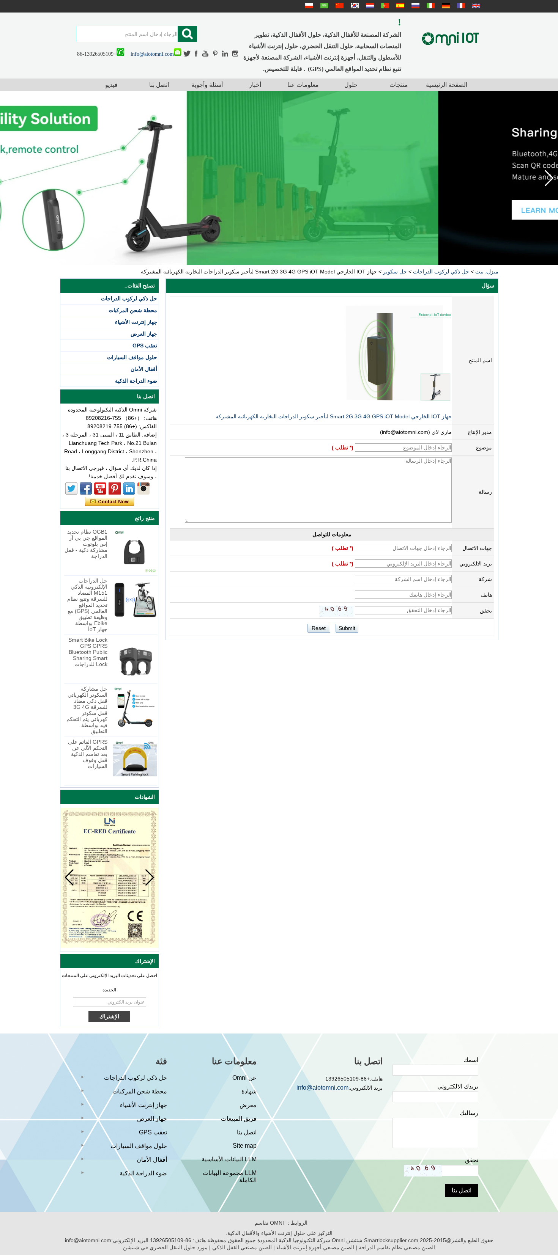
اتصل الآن (109, 502)
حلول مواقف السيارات (132, 357)
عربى (323, 5)
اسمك (470, 1060)
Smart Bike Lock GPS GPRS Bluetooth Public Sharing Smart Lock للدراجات (87, 652)
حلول (351, 85)
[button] (9, 178)
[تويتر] (187, 53)
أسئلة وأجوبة (207, 85)
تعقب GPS (144, 345)
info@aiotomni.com (152, 54)
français (460, 5)
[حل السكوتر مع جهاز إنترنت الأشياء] (279, 178)
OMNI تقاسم (269, 1223)
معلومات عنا (303, 85)
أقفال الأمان (144, 369)
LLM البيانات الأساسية (229, 1159)
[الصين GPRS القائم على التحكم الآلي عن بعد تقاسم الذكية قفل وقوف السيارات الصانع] (135, 761)
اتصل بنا (159, 85)
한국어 (354, 5)
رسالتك (469, 1113)
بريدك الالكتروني (457, 1086)
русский (414, 5)
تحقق (471, 1160)
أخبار (255, 85)
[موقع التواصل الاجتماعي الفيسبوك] (197, 53)
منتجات (398, 85)
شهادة (249, 1091)
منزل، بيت (486, 272)
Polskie (308, 5)
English (475, 5)
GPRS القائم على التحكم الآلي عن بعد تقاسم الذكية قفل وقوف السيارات (87, 754)
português (384, 5)
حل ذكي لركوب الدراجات (441, 272)
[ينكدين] (225, 53)
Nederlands (369, 5)
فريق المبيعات (239, 1118)
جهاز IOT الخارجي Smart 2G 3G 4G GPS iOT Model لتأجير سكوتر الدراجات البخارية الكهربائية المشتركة (334, 416)
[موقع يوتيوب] (205, 53)
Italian (430, 5)
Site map (245, 1145)
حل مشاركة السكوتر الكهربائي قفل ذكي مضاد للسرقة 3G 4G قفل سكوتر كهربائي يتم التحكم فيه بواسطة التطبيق (86, 710)
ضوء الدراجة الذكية (136, 381)
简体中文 (339, 5)
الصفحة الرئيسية (446, 85)
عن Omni (244, 1077)
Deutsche (445, 5)
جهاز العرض (144, 334)
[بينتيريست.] (215, 53)
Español (399, 5)
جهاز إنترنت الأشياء (136, 322)
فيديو (111, 85)
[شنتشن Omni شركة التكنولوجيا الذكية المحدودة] (450, 38)
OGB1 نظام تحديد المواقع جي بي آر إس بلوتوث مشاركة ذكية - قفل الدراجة (86, 544)
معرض (248, 1105)
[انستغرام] (235, 53)
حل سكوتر (395, 272)
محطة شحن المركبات (133, 310)
